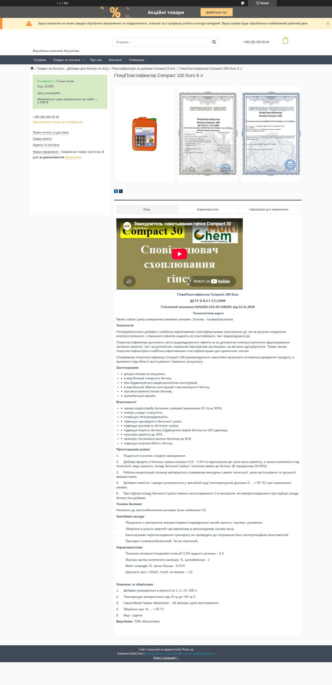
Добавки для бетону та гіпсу (88, 68)
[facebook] (116, 192)
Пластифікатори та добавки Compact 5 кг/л (143, 68)
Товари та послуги (66, 60)
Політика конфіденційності (197, 653)
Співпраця (136, 60)
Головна (40, 60)
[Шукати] (214, 42)
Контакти (115, 60)
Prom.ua (187, 649)
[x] (121, 192)
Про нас (96, 60)
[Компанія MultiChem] (50, 39)
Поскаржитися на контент (161, 653)
